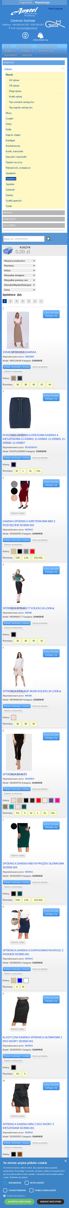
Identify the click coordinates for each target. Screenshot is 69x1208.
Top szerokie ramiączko (21, 102)
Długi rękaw (15, 91)
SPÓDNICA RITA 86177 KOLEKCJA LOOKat (28, 608)
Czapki (9, 118)
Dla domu (9, 225)
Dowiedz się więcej (18, 1177)
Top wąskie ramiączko (20, 107)
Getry (9, 124)
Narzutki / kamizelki (16, 156)
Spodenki (11, 173)
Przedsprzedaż (47, 46)
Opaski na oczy (14, 162)
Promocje (27, 51)
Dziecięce (9, 219)
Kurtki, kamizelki (14, 151)
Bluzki (9, 74)
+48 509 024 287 (20, 24)
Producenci (24, 46)
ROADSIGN (31, 447)
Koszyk (27, 55)
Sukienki (10, 189)
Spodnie (10, 184)
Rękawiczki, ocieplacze (18, 167)
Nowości (9, 51)
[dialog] (34, 1183)
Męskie (8, 212)
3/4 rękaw (14, 80)
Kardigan (10, 140)
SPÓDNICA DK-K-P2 (15, 774)
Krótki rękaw (15, 96)
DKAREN (29, 778)
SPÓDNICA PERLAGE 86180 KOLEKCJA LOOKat (32, 691)
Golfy (8, 129)
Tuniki (9, 206)
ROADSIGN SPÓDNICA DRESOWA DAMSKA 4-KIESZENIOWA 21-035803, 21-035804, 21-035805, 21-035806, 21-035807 (34, 439)
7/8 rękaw (14, 85)
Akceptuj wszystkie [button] (19, 1202)
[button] (34, 1195)
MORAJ (29, 529)
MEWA (28, 612)
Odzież (8, 69)
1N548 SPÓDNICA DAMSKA (19, 352)
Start (8, 46)
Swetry (9, 195)
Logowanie (25, 2)
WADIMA (29, 356)
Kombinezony (13, 145)
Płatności (10, 55)
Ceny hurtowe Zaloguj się (51, 314)
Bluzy (9, 113)
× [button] (65, 1161)
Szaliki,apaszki (14, 200)
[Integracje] (25, 36)
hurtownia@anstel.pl (27, 28)
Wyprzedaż (46, 51)
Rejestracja (42, 2)
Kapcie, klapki (13, 135)
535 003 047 (37, 24)
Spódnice (11, 178)
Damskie (8, 62)
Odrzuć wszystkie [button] (50, 1202)
